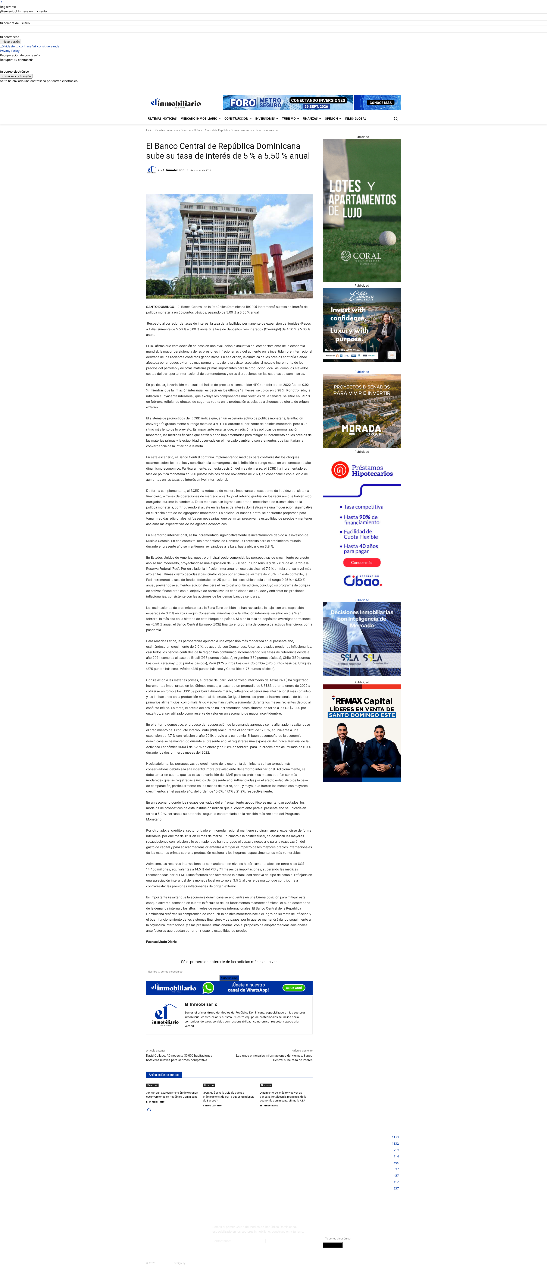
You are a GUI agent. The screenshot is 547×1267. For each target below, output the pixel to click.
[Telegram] (183, 183)
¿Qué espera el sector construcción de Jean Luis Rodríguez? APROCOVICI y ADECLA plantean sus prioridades (270, 1159)
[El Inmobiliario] (152, 170)
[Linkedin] (386, 86)
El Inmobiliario (173, 170)
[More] (213, 183)
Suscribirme (229, 978)
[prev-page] (147, 1110)
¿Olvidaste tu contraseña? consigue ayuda (29, 46)
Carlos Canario (212, 1105)
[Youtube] (398, 86)
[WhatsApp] (203, 183)
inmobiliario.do (164, 1263)
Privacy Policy (10, 51)
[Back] (1, 2)
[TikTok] (178, 1228)
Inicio (149, 130)
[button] (396, 118)
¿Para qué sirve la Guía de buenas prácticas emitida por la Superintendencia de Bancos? (228, 1096)
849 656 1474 (277, 1241)
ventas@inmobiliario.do (248, 1241)
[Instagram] (380, 86)
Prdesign (191, 1263)
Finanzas (186, 130)
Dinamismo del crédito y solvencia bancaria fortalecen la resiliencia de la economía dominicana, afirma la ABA (283, 1096)
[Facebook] (374, 86)
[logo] (175, 103)
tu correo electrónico (14, 71)
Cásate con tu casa (166, 130)
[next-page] (150, 1110)
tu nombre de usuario (15, 23)
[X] (392, 86)
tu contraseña (9, 37)
